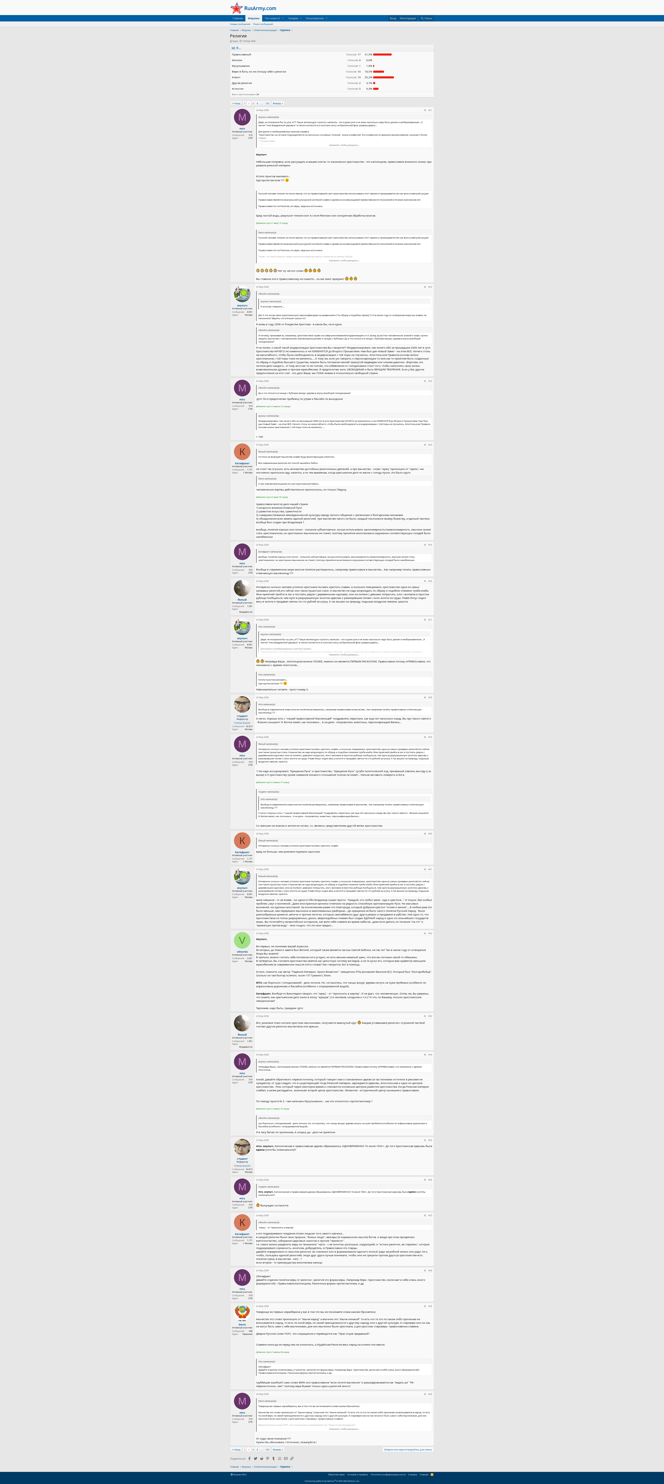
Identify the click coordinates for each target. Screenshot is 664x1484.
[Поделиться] (425, 110)
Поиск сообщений (263, 24)
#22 (430, 286)
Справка (412, 1474)
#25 (430, 544)
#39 (430, 1306)
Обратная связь (336, 1474)
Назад (237, 103)
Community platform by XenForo (332, 1481)
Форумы (254, 18)
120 (267, 103)
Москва (248, 314)
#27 (430, 619)
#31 (430, 869)
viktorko (242, 951)
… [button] (261, 103)
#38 (430, 1270)
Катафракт (242, 463)
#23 (430, 381)
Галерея (293, 18)
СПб (250, 138)
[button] (283, 18)
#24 (430, 444)
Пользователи (315, 18)
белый (242, 599)
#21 (430, 110)
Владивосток (245, 611)
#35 (430, 1140)
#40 (430, 1394)
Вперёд (277, 103)
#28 (430, 697)
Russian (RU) (239, 1474)
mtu (242, 128)
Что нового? (272, 18)
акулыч (242, 305)
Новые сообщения (240, 24)
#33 (430, 1016)
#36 (430, 1179)
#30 (430, 833)
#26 (430, 581)
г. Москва (247, 472)
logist (235, 41)
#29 (430, 737)
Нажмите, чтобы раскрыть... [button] (344, 145)
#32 (430, 933)
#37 (430, 1215)
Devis (242, 1324)
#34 (430, 1054)
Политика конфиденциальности (388, 1474)
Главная (238, 18)
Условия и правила (357, 1474)
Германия (247, 1334)
